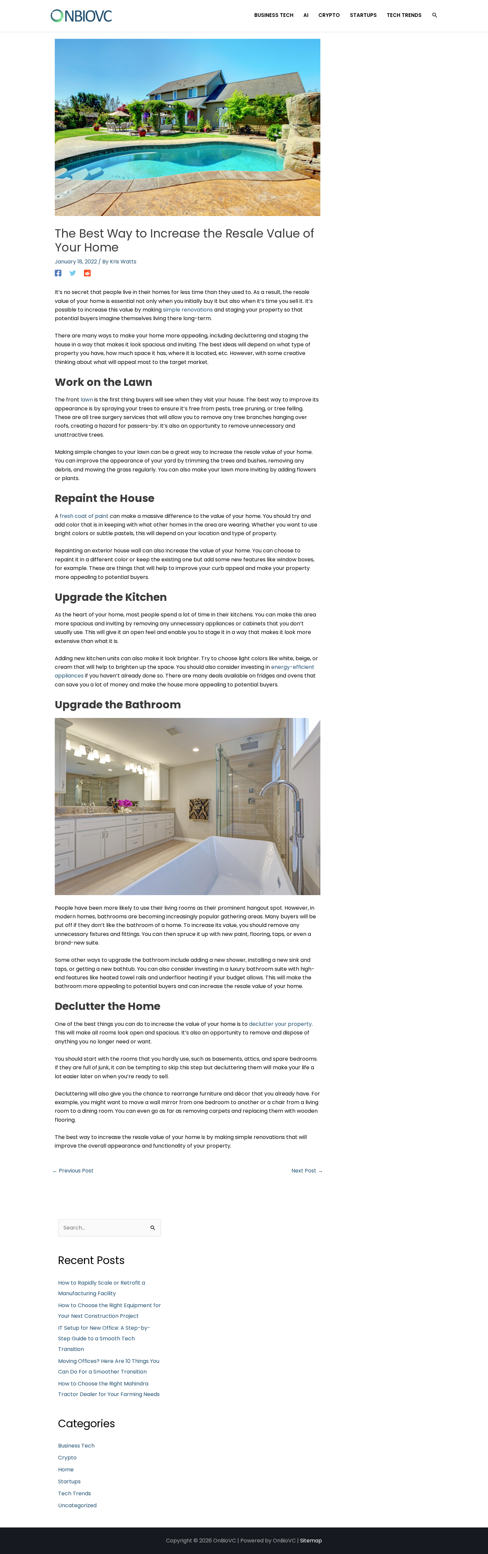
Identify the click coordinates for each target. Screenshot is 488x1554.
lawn (87, 399)
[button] (435, 15)
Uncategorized (77, 1505)
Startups (69, 1481)
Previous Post (73, 1170)
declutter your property (280, 1024)
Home (66, 1469)
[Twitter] (72, 273)
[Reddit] (87, 273)
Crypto (67, 1457)
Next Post (307, 1170)
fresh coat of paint (84, 516)
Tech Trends (74, 1493)
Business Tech (76, 1445)
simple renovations (188, 310)
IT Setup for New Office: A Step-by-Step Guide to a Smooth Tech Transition (104, 1338)
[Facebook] (58, 273)
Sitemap (311, 1540)
